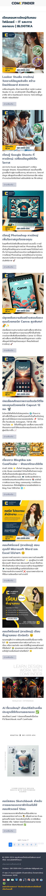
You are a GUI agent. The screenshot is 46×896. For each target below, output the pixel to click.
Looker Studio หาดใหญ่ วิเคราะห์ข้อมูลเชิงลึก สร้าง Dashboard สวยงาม (18, 81)
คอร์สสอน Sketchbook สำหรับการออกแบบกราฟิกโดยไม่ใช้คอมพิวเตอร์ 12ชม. (22, 805)
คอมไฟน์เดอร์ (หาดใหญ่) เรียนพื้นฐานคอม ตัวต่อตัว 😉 (21, 633)
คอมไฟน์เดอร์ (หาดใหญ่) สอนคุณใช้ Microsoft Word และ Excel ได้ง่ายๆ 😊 (21, 549)
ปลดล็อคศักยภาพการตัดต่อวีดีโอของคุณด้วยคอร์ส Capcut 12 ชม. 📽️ (23, 405)
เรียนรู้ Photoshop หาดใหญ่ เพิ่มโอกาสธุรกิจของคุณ (20, 237)
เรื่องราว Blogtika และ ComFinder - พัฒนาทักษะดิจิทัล (22, 462)
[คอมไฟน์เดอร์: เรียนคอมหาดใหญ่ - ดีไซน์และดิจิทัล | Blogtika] (23, 3)
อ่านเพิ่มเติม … (9, 104)
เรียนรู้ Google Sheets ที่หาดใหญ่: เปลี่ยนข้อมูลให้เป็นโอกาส (19, 159)
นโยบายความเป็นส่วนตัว (10, 864)
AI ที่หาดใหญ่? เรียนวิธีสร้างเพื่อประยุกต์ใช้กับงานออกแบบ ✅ (22, 710)
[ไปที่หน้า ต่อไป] (39, 843)
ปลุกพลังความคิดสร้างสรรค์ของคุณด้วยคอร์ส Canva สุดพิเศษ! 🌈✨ (22, 322)
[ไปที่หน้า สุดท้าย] (42, 843)
